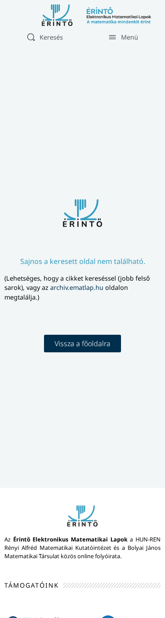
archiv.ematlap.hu (77, 287)
